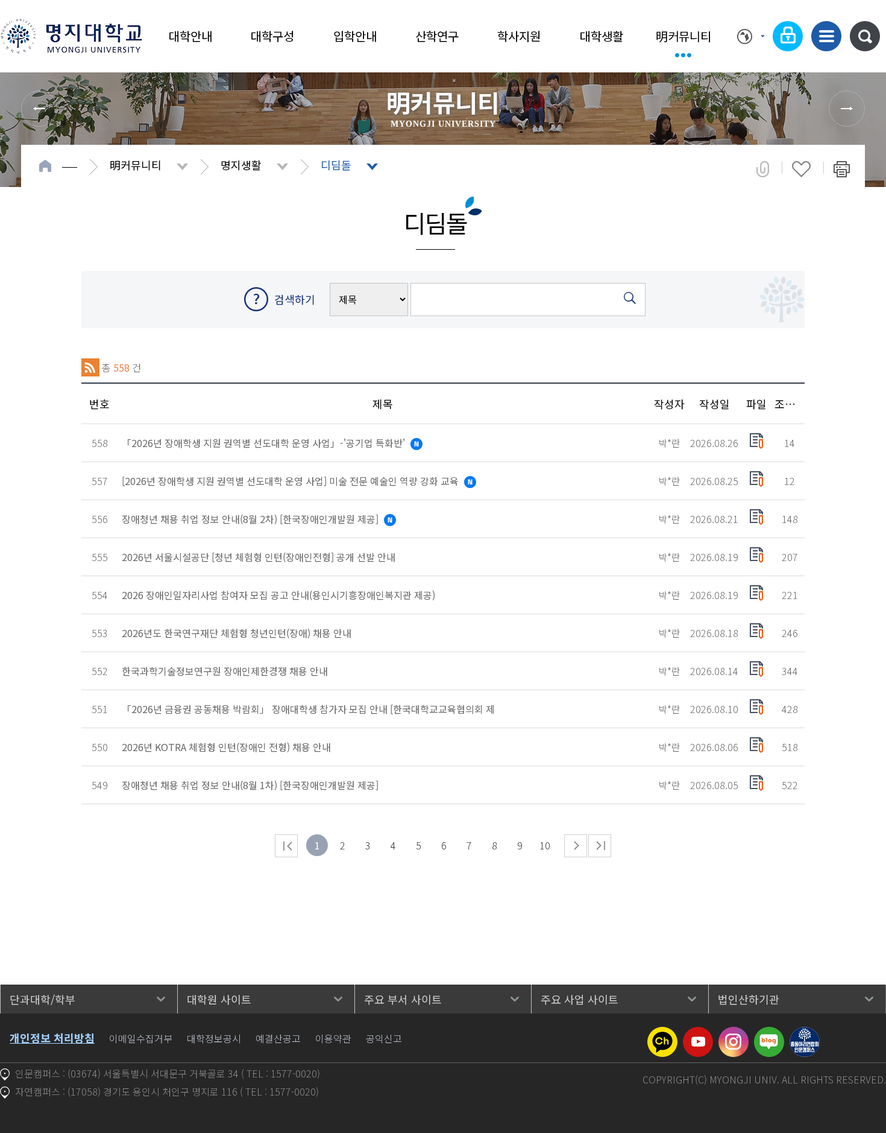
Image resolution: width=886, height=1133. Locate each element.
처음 (286, 845)
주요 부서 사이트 (403, 999)
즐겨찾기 (801, 169)
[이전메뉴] (39, 108)
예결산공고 (278, 1038)
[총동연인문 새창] (805, 1034)
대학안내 (190, 36)
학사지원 (519, 36)
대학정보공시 (214, 1038)
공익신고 (384, 1038)
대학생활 (601, 36)
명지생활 (241, 165)
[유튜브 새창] (698, 1034)
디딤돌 (336, 165)
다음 (575, 845)
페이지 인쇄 (842, 169)
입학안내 (355, 36)
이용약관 (333, 1038)
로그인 (788, 36)
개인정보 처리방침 (52, 1038)
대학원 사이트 (219, 999)
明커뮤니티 (683, 36)
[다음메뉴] (847, 108)
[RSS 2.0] (90, 367)
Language (750, 36)
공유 (762, 169)
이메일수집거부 (140, 1038)
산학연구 (437, 36)
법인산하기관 (748, 999)
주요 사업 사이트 (579, 999)
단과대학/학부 (42, 999)
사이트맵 (826, 36)
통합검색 (865, 36)
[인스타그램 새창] (733, 1034)
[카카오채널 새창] (662, 1034)
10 (544, 845)
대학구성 (272, 36)
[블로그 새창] (769, 1034)
